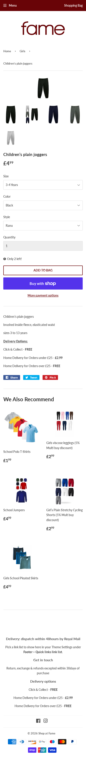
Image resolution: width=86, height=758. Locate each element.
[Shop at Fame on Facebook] (38, 721)
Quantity (9, 237)
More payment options (43, 295)
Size (6, 176)
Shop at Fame (46, 733)
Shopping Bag (73, 5)
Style (6, 217)
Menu (13, 5)
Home (7, 51)
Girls (22, 51)
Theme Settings (62, 647)
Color (7, 196)
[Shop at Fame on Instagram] (45, 721)
